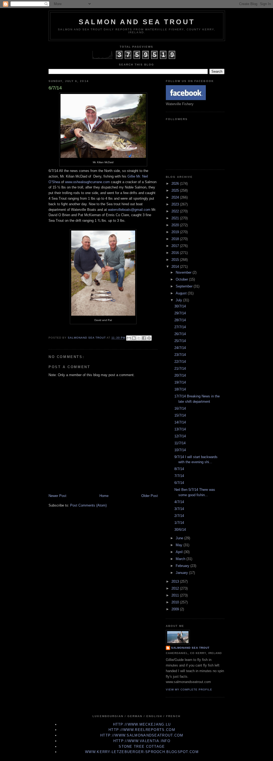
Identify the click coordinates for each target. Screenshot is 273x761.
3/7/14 (179, 509)
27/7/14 (180, 327)
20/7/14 (180, 375)
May (179, 545)
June (180, 538)
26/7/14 (180, 334)
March (181, 559)
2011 (175, 595)
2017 (175, 246)
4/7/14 (179, 502)
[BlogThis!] (133, 338)
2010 (175, 602)
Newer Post (57, 496)
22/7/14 (180, 362)
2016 (175, 253)
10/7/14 (180, 450)
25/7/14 (180, 341)
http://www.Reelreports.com (142, 730)
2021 (175, 218)
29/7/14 (180, 313)
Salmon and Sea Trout (137, 22)
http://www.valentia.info (141, 741)
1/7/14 (179, 523)
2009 (175, 609)
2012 (175, 588)
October (182, 279)
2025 (175, 190)
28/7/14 (180, 320)
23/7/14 (180, 355)
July (179, 300)
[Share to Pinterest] (149, 338)
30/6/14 (180, 530)
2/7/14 (179, 516)
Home (104, 496)
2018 (175, 239)
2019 (175, 232)
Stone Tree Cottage (142, 746)
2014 (175, 267)
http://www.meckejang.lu (142, 724)
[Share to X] (139, 338)
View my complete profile (189, 689)
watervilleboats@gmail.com (129, 210)
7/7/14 (179, 476)
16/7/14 (180, 408)
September (185, 286)
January (182, 573)
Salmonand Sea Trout (190, 647)
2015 (175, 260)
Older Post (149, 496)
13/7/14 (180, 429)
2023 (175, 204)
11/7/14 (180, 443)
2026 (175, 184)
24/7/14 (180, 348)
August (182, 293)
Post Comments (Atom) (88, 505)
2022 (175, 211)
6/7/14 (179, 483)
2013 (175, 581)
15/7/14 (180, 415)
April (180, 552)
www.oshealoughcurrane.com (87, 182)
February (183, 566)
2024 (175, 197)
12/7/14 (180, 436)
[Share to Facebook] (144, 338)
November (184, 272)
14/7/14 (180, 422)
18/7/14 (180, 389)
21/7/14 (180, 369)
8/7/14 (179, 469)
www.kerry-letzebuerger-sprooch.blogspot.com (142, 752)
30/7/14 (180, 306)
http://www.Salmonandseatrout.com (141, 735)
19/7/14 (180, 382)
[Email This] (128, 338)
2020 (175, 225)
